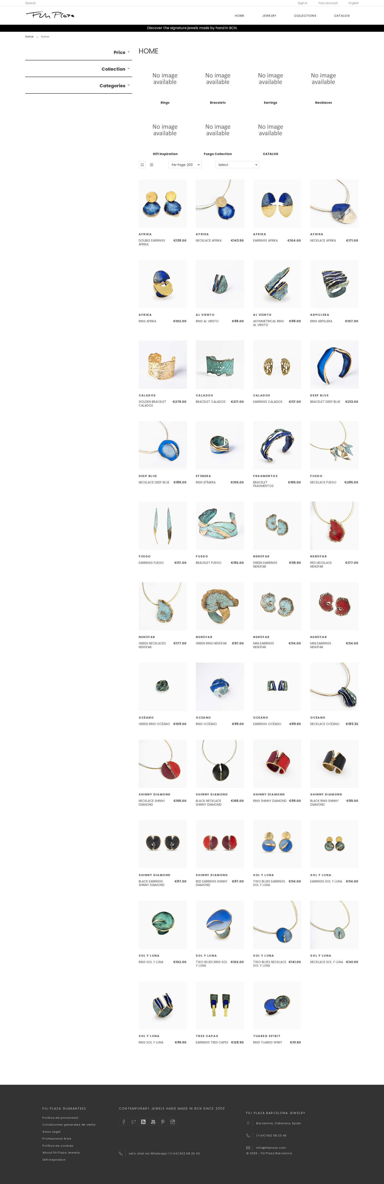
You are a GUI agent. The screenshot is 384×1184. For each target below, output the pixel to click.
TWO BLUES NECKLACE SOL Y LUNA (269, 964)
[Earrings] (270, 97)
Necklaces (323, 103)
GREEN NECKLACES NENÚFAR (152, 645)
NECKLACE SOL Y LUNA (326, 962)
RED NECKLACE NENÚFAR (321, 564)
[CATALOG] (270, 148)
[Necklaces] (323, 97)
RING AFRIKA (147, 321)
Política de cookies (57, 1146)
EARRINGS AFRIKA (265, 240)
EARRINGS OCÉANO (267, 724)
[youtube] (153, 1122)
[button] (128, 52)
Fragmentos (265, 476)
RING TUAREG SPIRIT (267, 1042)
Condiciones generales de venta (68, 1124)
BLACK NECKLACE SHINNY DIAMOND (209, 803)
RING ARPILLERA (321, 321)
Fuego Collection (218, 154)
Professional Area (56, 1138)
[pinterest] (163, 1122)
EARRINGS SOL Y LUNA (326, 881)
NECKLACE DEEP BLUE (154, 482)
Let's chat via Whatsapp (148, 1153)
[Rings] (165, 97)
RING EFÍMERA (206, 482)
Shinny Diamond (155, 794)
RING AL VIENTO (207, 321)
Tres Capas (207, 1036)
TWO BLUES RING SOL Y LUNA (211, 964)
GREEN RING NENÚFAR (211, 643)
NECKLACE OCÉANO (325, 724)
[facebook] (124, 1122)
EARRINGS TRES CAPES (212, 1042)
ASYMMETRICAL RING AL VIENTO (268, 323)
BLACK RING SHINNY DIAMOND (324, 803)
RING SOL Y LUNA (151, 962)
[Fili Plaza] (50, 15)
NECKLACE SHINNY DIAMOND (152, 803)
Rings (165, 103)
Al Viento (205, 315)
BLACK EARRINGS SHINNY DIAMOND (151, 883)
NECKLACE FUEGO (323, 482)
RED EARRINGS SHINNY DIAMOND (212, 883)
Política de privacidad (60, 1118)
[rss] (143, 1122)
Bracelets (218, 103)
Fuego (316, 476)
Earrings (270, 103)
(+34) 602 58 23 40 (185, 1153)
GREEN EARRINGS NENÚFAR (265, 564)
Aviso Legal (51, 1132)
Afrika (145, 234)
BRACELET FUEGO (208, 562)
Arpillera (319, 315)
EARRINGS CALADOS (267, 401)
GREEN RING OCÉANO (154, 724)
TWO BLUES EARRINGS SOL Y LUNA (269, 883)
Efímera (203, 476)
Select (223, 165)
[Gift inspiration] (165, 148)
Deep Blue (319, 395)
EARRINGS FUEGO (151, 562)
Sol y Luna (263, 875)
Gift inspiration (165, 154)
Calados (147, 395)
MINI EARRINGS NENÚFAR (263, 645)
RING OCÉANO (206, 724)
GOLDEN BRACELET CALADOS (152, 403)
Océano (146, 717)
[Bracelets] (218, 97)
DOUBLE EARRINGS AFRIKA (152, 242)
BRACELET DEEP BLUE (325, 401)
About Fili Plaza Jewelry (61, 1152)
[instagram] (173, 1122)
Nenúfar (261, 556)
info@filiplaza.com (271, 1148)
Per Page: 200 (182, 165)
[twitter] (134, 1122)
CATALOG (270, 154)
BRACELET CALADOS (211, 401)
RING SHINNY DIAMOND (270, 801)
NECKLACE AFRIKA (209, 240)
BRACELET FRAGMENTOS (263, 484)
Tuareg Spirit (266, 1036)
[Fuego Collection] (218, 148)
